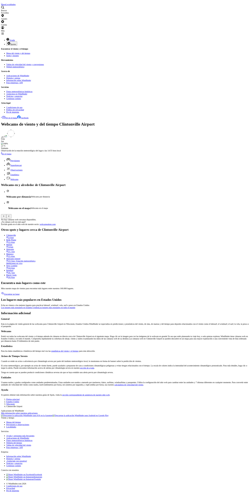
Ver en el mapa (11, 118)
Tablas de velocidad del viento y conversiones (25, 64)
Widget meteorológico (15, 67)
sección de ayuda (87, 368)
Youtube (37, 479)
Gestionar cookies (13, 98)
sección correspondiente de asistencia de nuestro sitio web (86, 395)
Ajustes (13, 44)
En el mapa (6, 154)
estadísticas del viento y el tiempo (65, 351)
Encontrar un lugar (12, 294)
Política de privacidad (15, 110)
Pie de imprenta (12, 112)
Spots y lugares (12, 56)
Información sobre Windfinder (18, 80)
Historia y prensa (13, 78)
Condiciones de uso (14, 107)
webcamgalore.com (48, 224)
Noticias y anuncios (14, 96)
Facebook (24, 118)
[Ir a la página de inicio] (1, 2)
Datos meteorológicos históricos (19, 91)
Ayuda (12, 40)
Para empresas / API (14, 83)
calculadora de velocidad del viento (128, 385)
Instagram (38, 477)
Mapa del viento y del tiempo (18, 53)
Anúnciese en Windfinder (16, 94)
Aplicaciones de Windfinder (17, 76)
